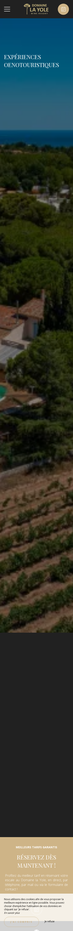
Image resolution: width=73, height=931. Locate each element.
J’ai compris (21, 921)
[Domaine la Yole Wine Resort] (36, 9)
